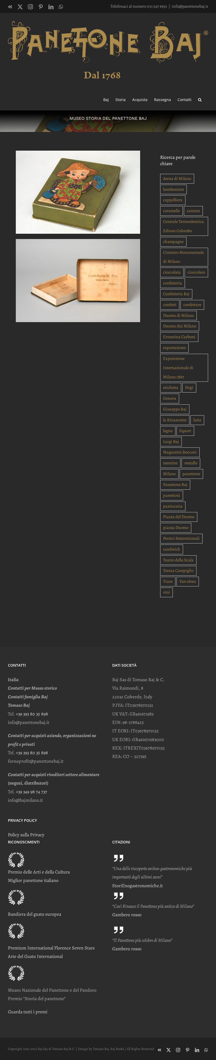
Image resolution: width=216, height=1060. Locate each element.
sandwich (171, 549)
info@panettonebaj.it (190, 6)
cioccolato (196, 272)
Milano (169, 474)
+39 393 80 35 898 (32, 714)
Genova (169, 398)
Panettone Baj (175, 485)
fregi (189, 387)
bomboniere (173, 189)
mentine (170, 463)
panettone (191, 474)
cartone (193, 211)
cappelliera (173, 200)
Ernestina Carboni (179, 337)
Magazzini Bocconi (180, 452)
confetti (169, 305)
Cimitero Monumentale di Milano (183, 257)
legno (168, 431)
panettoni (171, 495)
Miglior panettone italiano (33, 880)
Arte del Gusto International (35, 956)
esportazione (174, 348)
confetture (192, 305)
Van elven (187, 581)
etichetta (170, 387)
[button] (200, 99)
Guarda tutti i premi (27, 1012)
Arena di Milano (177, 179)
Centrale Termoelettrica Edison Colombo (183, 226)
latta (197, 420)
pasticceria (173, 506)
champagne (173, 242)
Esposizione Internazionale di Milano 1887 (178, 368)
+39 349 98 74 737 (31, 792)
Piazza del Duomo (178, 517)
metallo (190, 463)
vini (166, 592)
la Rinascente (174, 420)
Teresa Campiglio (178, 571)
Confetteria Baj (176, 294)
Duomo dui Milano (179, 326)
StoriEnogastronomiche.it (137, 885)
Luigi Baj (171, 442)
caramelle (171, 211)
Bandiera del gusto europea (34, 914)
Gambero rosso (126, 914)
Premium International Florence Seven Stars (51, 948)
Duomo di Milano (178, 315)
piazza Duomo (175, 528)
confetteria (172, 283)
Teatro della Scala (178, 560)
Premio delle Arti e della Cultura (39, 872)
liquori (185, 431)
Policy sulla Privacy (26, 835)
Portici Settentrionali (181, 538)
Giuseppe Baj (174, 409)
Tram (168, 581)
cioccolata (172, 272)
